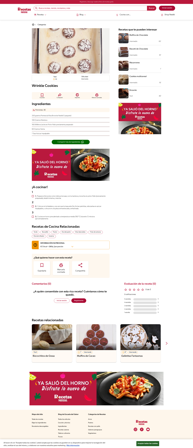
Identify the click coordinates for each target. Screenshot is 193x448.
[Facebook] (142, 429)
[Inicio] (24, 10)
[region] (96, 443)
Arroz (90, 419)
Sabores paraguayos (95, 430)
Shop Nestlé (170, 15)
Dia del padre (66, 232)
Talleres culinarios (64, 433)
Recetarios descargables (40, 426)
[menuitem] (40, 15)
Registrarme (78, 301)
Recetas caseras (63, 430)
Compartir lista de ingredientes (69, 142)
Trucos (60, 437)
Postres (90, 423)
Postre (55, 232)
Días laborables (80, 232)
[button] (42, 95)
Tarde (35, 232)
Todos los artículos (64, 419)
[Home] (33, 25)
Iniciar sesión (62, 301)
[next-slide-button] (166, 343)
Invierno (51, 236)
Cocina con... (125, 15)
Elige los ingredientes (39, 423)
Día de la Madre (39, 236)
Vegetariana (92, 433)
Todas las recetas (37, 419)
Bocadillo (45, 232)
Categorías (42, 25)
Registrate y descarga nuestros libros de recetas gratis (96, 2)
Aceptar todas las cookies (148, 443)
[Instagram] (135, 429)
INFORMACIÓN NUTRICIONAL (52, 245)
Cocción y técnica (64, 423)
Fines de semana (95, 232)
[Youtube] (148, 429)
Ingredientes (62, 426)
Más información (73, 445)
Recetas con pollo (94, 426)
